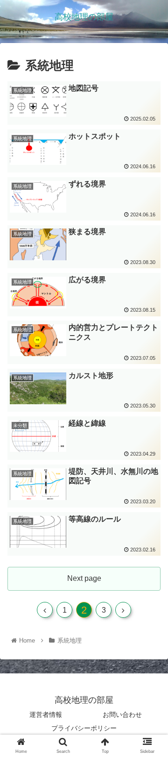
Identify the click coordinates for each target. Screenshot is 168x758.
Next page (84, 578)
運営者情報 (45, 714)
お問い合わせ (122, 714)
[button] (150, 738)
